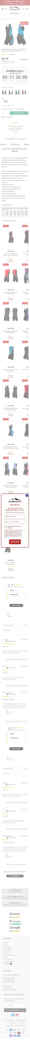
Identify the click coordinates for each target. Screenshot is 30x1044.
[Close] (27, 496)
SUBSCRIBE (15, 542)
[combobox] (8, 522)
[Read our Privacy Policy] (25, 530)
